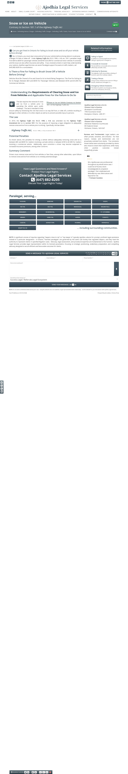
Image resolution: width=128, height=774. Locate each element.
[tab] (45, 130)
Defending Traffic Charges (43, 31)
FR (103, 253)
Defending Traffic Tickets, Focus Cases (64, 31)
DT (96, 253)
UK (103, 254)
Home (7, 11)
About (13, 11)
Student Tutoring (76, 14)
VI (107, 254)
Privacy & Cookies (104, 293)
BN (89, 253)
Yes (116, 25)
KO (89, 254)
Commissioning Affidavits (107, 11)
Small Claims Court (27, 11)
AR (86, 253)
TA (99, 254)
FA (101, 253)
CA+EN (92, 253)
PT (94, 254)
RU (96, 254)
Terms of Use (115, 293)
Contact (89, 14)
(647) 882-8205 (14, 67)
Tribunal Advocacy (62, 11)
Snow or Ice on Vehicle (84, 31)
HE (108, 253)
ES (99, 253)
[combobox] (64, 279)
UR (105, 254)
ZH (110, 254)
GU (105, 253)
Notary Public (35, 14)
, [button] (34, 130)
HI (110, 253)
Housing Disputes (44, 11)
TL (101, 254)
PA (91, 254)
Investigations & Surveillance (54, 14)
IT (87, 254)
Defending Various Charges (83, 11)
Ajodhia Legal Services (27, 65)
